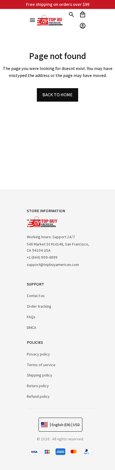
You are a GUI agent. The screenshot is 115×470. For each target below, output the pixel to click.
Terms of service (41, 364)
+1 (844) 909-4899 (42, 257)
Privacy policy (38, 354)
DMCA (31, 327)
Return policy (38, 385)
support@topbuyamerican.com (53, 264)
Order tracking (39, 306)
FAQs (31, 316)
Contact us (36, 295)
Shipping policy (39, 375)
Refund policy (38, 396)
